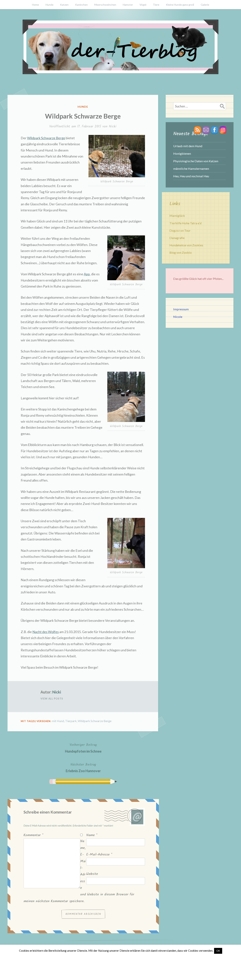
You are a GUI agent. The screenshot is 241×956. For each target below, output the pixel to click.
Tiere (156, 4)
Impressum (181, 309)
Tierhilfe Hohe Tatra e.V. (185, 223)
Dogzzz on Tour (180, 230)
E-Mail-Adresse (99, 854)
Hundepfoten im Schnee (83, 747)
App (87, 274)
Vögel (143, 4)
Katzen (64, 4)
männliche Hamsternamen (191, 168)
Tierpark (71, 721)
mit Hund (58, 721)
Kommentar (33, 835)
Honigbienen (182, 153)
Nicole (177, 316)
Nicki (112, 126)
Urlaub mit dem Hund (187, 146)
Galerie (205, 4)
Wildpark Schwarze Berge (46, 138)
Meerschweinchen (105, 4)
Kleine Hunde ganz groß (180, 4)
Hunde (49, 4)
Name (91, 835)
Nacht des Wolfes (45, 632)
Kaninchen (81, 4)
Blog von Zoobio (180, 252)
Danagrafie (177, 238)
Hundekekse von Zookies (186, 245)
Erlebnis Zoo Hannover (83, 767)
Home (35, 4)
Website (92, 874)
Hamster (128, 4)
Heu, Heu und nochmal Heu (191, 176)
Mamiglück (177, 215)
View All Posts (51, 698)
